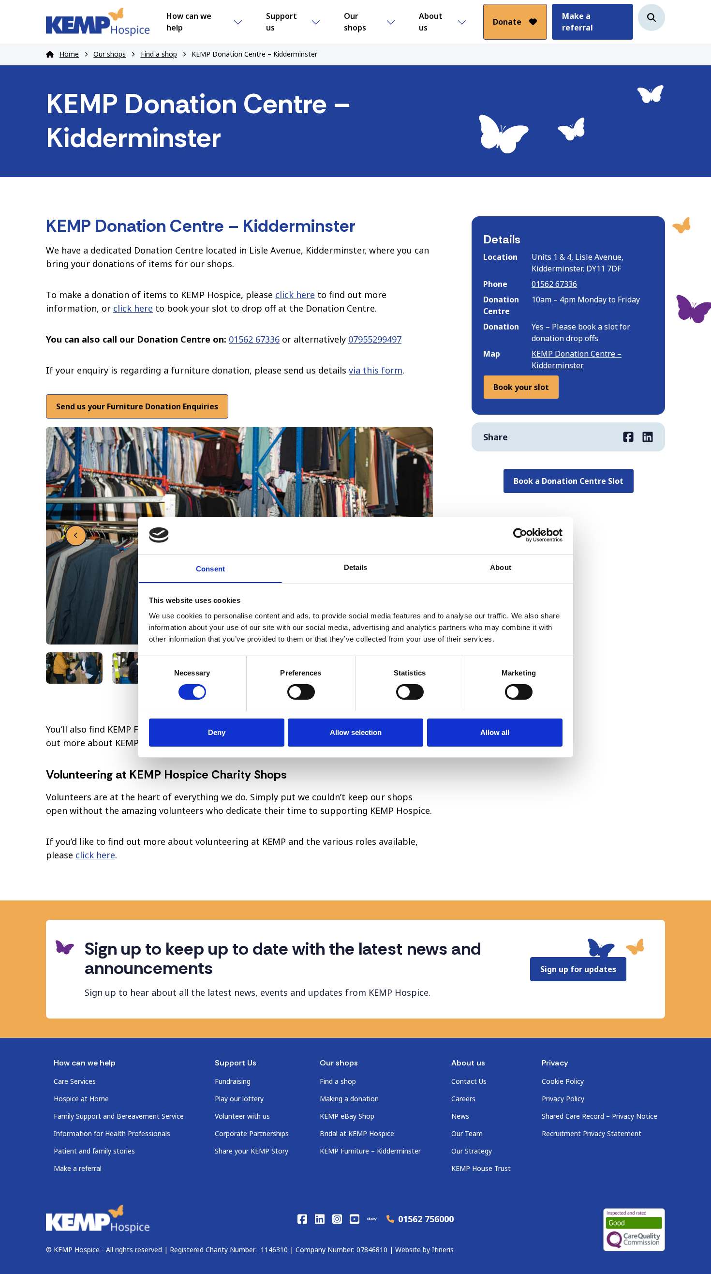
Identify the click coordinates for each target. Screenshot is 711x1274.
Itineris (443, 1249)
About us (431, 22)
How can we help (188, 22)
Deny (216, 732)
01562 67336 (254, 339)
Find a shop (159, 54)
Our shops (355, 22)
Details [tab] (356, 567)
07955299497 (374, 339)
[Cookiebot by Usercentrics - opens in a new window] (520, 535)
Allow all (494, 732)
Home (69, 54)
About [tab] (500, 567)
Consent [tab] (210, 568)
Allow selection (356, 732)
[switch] (301, 692)
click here (295, 294)
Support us (281, 22)
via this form (375, 370)
